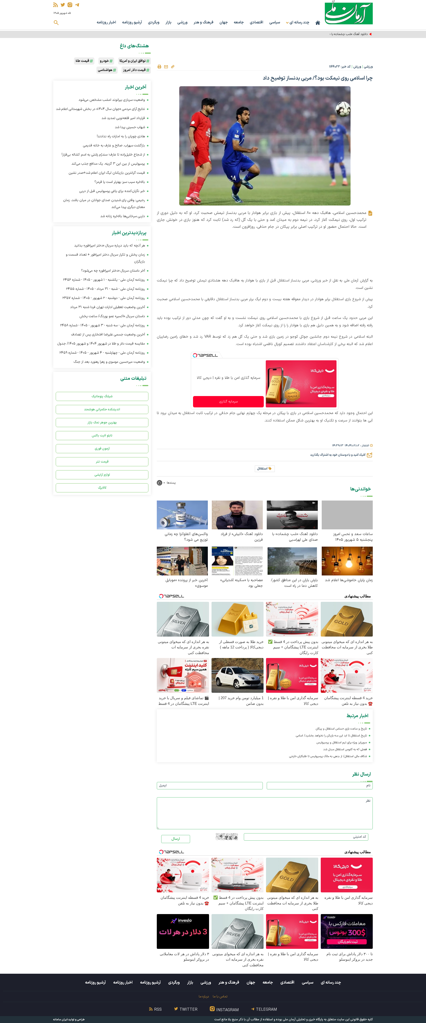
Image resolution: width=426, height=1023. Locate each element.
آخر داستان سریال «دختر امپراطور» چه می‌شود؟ (113, 270)
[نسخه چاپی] (159, 66)
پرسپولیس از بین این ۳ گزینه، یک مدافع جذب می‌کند (108, 163)
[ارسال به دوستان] (165, 66)
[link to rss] (55, 4)
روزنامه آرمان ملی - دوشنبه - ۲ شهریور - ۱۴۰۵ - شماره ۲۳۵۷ (103, 298)
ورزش (357, 66)
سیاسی (274, 22)
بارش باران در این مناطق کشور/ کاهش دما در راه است (294, 583)
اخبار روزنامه (106, 22)
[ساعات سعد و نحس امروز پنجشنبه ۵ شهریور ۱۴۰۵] (347, 515)
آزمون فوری (102, 448)
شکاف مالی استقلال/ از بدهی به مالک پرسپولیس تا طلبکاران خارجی (328, 756)
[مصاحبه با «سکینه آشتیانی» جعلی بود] (237, 561)
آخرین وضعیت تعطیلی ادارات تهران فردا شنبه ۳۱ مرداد (107, 307)
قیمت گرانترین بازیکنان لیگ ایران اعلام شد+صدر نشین (107, 172)
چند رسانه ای (331, 983)
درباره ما (204, 996)
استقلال (262, 468)
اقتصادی (256, 22)
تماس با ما (220, 996)
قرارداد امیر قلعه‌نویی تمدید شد (123, 118)
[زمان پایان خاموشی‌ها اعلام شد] (347, 561)
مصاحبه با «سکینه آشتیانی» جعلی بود (241, 583)
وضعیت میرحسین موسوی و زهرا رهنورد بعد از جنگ (109, 361)
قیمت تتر (102, 461)
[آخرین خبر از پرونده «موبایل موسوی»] (182, 561)
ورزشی (182, 22)
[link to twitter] (62, 4)
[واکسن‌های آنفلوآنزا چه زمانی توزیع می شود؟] (182, 515)
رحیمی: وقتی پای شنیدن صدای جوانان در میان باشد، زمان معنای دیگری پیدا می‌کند (104, 204)
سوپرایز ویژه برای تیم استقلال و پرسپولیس (342, 742)
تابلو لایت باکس (102, 435)
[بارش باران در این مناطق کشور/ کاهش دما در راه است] (292, 561)
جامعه (239, 22)
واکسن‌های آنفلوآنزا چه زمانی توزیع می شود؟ (186, 537)
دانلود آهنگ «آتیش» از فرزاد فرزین (242, 537)
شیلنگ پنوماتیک (102, 396)
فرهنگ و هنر (203, 22)
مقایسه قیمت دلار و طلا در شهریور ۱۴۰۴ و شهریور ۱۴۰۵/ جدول (101, 343)
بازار (168, 22)
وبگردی (154, 22)
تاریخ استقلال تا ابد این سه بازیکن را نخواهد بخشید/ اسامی (331, 735)
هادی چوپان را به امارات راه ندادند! (121, 136)
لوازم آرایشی (102, 474)
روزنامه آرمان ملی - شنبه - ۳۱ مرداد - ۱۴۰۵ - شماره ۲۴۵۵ (105, 289)
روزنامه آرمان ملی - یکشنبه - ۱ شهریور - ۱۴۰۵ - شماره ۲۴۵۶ (104, 279)
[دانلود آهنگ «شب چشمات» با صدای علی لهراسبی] (292, 515)
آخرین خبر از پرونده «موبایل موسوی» (186, 583)
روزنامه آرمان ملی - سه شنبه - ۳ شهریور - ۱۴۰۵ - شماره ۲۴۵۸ (102, 325)
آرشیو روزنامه (132, 22)
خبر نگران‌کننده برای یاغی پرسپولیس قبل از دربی (112, 191)
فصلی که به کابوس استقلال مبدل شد (345, 749)
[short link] (172, 66)
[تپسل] (195, 355)
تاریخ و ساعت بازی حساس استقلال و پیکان (341, 729)
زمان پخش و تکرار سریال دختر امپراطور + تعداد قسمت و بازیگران (105, 258)
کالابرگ (102, 487)
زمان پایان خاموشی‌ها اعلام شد (349, 580)
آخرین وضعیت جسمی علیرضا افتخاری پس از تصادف (108, 334)
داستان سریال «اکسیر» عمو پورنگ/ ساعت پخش (112, 316)
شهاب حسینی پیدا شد (130, 127)
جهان (223, 22)
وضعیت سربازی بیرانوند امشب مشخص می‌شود (112, 100)
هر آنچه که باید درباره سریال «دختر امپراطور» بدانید (109, 245)
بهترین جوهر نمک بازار (102, 422)
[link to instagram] (70, 4)
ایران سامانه (60, 1020)
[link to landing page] (349, 12)
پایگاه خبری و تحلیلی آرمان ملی (303, 1019)
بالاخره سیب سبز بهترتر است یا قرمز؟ (119, 182)
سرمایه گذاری (228, 401)
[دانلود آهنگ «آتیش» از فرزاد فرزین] (237, 515)
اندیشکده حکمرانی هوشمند (102, 409)
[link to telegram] (77, 4)
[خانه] (317, 22)
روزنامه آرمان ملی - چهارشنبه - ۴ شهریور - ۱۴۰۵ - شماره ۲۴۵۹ (102, 352)
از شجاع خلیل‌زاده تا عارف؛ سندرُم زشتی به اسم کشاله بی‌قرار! (103, 154)
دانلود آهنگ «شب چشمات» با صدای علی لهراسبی (337, 34)
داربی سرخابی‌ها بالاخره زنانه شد (122, 216)
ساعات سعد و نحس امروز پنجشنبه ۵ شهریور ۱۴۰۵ (353, 537)
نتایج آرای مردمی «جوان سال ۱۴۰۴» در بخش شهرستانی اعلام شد (100, 109)
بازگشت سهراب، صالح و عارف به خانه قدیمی (114, 145)
